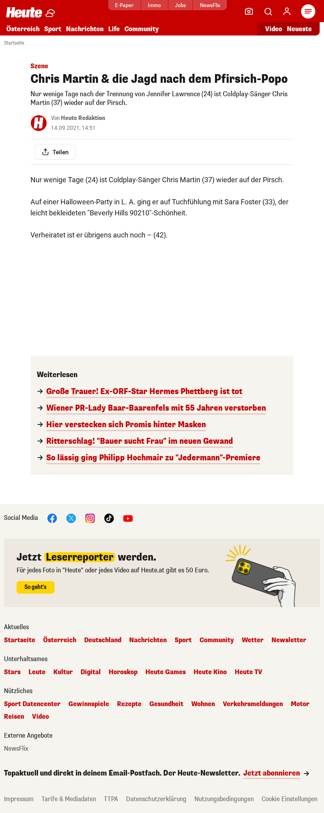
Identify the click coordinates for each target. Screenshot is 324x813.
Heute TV (248, 672)
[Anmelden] (287, 11)
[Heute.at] (24, 12)
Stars (12, 672)
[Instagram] (90, 518)
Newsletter (288, 640)
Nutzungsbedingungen (224, 799)
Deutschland (102, 640)
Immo (154, 5)
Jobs (180, 5)
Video (273, 29)
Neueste (299, 29)
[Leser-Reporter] (249, 11)
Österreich (23, 29)
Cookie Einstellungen (289, 799)
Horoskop (123, 672)
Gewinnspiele (88, 704)
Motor (300, 704)
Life (114, 29)
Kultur (63, 672)
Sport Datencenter (32, 704)
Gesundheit (166, 704)
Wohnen (203, 704)
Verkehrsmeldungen (253, 704)
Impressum (19, 799)
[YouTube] (128, 518)
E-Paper (124, 5)
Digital (91, 672)
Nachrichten (148, 640)
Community (141, 29)
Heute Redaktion (83, 118)
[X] (71, 518)
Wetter (253, 640)
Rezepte (129, 704)
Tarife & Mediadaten (68, 799)
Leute (36, 672)
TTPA (111, 799)
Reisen (14, 717)
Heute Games (165, 672)
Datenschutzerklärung (156, 799)
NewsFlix (210, 5)
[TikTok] (109, 518)
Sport (52, 29)
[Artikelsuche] (268, 11)
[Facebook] (52, 518)
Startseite (14, 43)
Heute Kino (210, 672)
